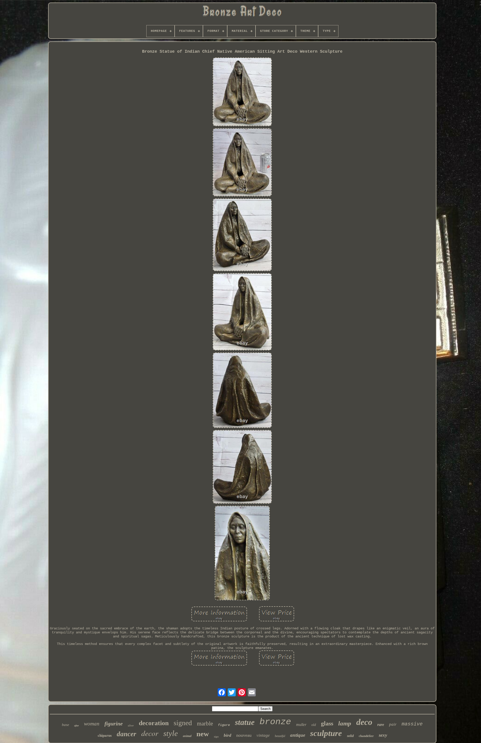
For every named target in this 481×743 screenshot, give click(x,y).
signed (183, 723)
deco (364, 722)
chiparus (105, 735)
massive (412, 724)
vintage (263, 735)
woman (91, 724)
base (65, 725)
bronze (275, 722)
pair (393, 724)
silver (131, 725)
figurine (113, 723)
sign (216, 736)
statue (245, 722)
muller (301, 724)
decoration (154, 723)
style (170, 733)
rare (380, 724)
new (202, 734)
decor (149, 733)
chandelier (366, 736)
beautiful (280, 736)
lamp (344, 723)
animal (187, 736)
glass (327, 723)
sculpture (326, 733)
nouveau (244, 735)
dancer (126, 734)
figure (224, 725)
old (313, 725)
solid (350, 736)
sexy (383, 735)
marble (205, 723)
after (76, 725)
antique (297, 735)
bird (227, 735)
